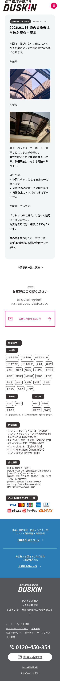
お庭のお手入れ (14, 632)
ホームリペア (43, 632)
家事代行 (29, 632)
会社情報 (10, 637)
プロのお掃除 (22, 624)
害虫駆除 (35, 628)
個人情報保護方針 (30, 667)
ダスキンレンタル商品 (17, 628)
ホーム (9, 624)
